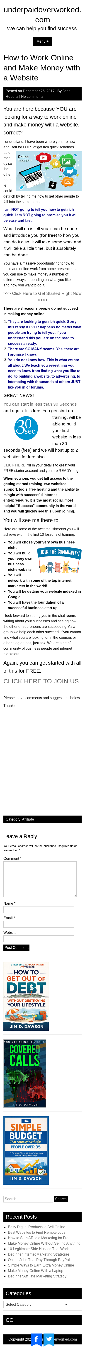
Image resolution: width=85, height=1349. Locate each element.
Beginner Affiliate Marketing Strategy (37, 1276)
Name (9, 903)
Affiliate (28, 819)
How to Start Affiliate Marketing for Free (39, 1238)
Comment (12, 858)
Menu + (42, 41)
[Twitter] (49, 1339)
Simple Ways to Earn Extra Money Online (41, 1265)
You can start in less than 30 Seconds (40, 404)
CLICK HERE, (15, 465)
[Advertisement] (42, 764)
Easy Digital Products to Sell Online (36, 1227)
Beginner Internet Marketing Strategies (39, 1254)
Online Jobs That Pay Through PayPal (39, 1260)
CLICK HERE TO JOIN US (41, 681)
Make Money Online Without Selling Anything (44, 1243)
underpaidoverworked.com (55, 1339)
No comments (32, 96)
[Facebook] (36, 1339)
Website (10, 933)
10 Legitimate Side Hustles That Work (38, 1249)
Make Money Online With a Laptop (35, 1271)
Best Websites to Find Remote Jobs (36, 1232)
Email (9, 918)
